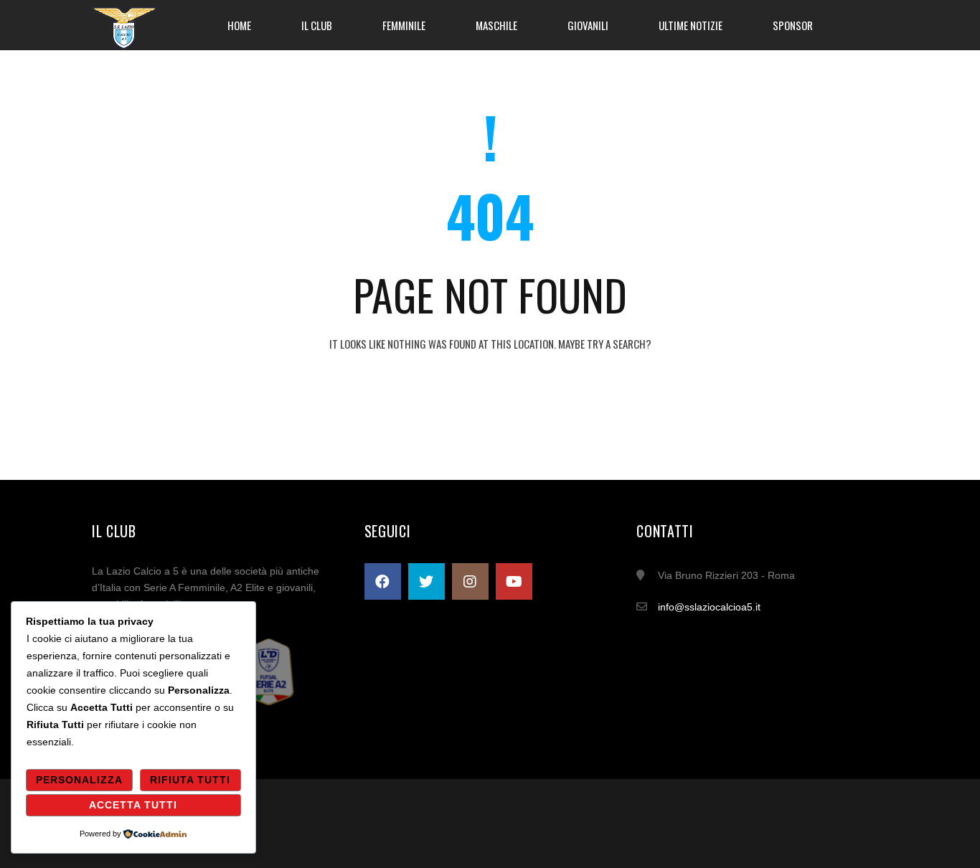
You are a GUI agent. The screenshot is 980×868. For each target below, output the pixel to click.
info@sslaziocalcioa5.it (709, 607)
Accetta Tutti (133, 805)
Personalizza (79, 780)
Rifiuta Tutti (190, 780)
